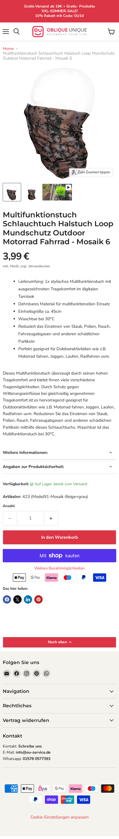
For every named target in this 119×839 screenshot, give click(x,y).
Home (8, 48)
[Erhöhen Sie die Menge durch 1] (51, 518)
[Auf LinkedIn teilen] (28, 599)
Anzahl (9, 506)
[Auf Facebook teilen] (7, 599)
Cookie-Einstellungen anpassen (59, 817)
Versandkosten (39, 266)
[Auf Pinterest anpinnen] (38, 599)
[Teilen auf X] (17, 599)
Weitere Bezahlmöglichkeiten (59, 568)
